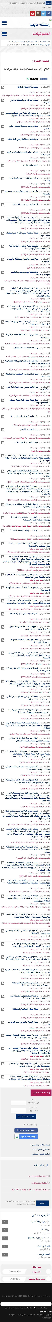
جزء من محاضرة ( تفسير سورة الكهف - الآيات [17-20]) (29, 482)
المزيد (42, 1203)
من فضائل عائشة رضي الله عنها (23, 139)
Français (22, 3)
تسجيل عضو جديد (41, 1149)
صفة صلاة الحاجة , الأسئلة (25, 1009)
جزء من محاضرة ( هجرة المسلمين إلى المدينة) (32, 425)
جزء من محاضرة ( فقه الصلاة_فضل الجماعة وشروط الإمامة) (26, 526)
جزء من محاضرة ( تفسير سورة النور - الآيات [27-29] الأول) (28, 356)
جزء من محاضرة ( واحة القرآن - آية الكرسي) (33, 858)
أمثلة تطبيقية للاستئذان (26, 348)
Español (41, 3)
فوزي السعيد (46, 1241)
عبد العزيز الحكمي (44, 1257)
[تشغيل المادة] (2, 87)
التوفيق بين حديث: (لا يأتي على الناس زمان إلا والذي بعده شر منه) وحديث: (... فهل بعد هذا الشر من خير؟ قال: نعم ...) (28, 220)
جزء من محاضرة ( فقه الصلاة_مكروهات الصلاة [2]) (30, 539)
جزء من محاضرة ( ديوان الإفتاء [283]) (35, 648)
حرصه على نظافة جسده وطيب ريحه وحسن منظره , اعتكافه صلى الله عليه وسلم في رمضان (28, 898)
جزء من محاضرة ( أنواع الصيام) (38, 174)
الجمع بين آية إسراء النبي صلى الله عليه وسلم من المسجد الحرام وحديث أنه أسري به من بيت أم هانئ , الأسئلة (27, 683)
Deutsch (32, 3)
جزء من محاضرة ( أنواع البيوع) (38, 268)
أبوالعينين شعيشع (44, 1225)
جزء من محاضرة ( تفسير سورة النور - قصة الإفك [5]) (29, 369)
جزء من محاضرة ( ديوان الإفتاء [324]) (35, 705)
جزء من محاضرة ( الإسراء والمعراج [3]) (35, 806)
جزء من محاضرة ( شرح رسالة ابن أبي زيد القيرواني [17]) (29, 609)
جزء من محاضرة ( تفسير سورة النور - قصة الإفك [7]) (29, 396)
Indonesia (46, 7)
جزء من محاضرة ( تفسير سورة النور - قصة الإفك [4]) (29, 891)
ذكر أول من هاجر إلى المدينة (24, 416)
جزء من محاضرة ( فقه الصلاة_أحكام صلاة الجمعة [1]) (28, 552)
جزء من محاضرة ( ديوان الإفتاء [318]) (35, 692)
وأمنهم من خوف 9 (40, 1183)
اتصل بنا (16, 1308)
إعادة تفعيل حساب (41, 1154)
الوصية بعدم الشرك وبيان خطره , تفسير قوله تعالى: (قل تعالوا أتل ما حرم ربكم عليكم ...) (27, 458)
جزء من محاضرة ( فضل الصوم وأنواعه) (35, 622)
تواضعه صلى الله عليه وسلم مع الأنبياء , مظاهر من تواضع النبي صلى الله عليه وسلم (28, 725)
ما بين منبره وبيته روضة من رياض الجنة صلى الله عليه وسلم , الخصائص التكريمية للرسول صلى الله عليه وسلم (28, 754)
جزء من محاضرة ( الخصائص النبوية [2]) (35, 747)
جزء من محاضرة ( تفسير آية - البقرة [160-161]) (32, 302)
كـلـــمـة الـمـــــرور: (33, 1109)
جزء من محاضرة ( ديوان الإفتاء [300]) (35, 677)
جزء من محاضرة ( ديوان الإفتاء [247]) (35, 200)
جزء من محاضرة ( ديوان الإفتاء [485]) (35, 1044)
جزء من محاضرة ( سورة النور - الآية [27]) (34, 876)
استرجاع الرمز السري (40, 1145)
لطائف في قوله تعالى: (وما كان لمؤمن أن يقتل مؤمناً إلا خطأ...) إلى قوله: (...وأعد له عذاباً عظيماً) (28, 308)
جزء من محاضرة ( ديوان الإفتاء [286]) (35, 664)
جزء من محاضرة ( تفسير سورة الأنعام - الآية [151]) (30, 466)
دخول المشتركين (26, 1116)
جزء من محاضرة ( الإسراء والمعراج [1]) (35, 775)
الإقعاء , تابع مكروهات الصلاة (24, 530)
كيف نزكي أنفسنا (44, 1246)
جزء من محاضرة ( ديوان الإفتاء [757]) (35, 718)
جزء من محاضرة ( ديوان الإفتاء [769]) (35, 242)
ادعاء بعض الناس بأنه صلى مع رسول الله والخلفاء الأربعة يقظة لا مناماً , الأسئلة (29, 655)
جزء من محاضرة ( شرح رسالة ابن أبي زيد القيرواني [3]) (29, 596)
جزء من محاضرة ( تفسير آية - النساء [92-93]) (32, 317)
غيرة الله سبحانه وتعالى (26, 442)
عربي (48, 3)
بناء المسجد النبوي (29, 429)
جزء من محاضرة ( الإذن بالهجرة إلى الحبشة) (33, 939)
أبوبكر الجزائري (45, 1249)
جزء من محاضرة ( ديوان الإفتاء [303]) (35, 213)
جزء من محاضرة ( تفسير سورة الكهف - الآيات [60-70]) (29, 824)
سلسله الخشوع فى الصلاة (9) (39, 1237)
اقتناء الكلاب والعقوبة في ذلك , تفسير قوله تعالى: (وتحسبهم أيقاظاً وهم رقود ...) (28, 473)
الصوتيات (42, 33)
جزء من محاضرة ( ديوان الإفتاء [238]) (35, 187)
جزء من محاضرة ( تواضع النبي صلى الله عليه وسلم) (30, 734)
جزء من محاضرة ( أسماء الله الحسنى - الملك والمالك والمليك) (26, 96)
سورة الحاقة (45, 1229)
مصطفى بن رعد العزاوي (42, 1233)
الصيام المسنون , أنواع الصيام (24, 613)
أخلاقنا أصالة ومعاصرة (39, 1176)
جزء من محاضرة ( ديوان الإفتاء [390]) (35, 1005)
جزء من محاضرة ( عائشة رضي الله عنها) (34, 148)
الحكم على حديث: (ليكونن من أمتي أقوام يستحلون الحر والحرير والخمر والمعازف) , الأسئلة (29, 1050)
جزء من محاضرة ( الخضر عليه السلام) (35, 135)
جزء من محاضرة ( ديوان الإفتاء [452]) (35, 1031)
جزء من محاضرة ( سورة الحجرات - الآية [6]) (33, 122)
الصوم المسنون (30, 165)
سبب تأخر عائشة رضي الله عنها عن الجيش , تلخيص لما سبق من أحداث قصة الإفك (28, 883)
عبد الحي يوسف (36, 92)
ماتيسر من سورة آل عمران (40, 1221)
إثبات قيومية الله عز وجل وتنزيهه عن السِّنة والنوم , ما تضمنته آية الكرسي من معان (28, 849)
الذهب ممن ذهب (44, 1254)
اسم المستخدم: (33, 1101)
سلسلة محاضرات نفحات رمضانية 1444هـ (30, 1189)
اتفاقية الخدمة (26, 1308)
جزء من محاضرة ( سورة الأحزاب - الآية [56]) (33, 570)
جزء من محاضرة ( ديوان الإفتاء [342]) (35, 978)
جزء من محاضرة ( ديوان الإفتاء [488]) (35, 1059)
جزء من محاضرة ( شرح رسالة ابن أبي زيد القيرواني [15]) (29, 161)
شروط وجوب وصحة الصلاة (25, 204)
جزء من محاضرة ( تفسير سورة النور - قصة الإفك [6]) (29, 383)
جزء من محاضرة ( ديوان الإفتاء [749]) (35, 255)
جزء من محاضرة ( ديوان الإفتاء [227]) (35, 635)
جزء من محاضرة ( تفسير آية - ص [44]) (35, 330)
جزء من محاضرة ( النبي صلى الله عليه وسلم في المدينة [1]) (26, 438)
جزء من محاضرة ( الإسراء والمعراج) (36, 952)
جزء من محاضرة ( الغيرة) (40, 451)
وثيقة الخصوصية (40, 1308)
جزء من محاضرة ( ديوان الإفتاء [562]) (35, 228)
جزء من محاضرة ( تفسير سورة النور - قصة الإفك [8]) (29, 583)
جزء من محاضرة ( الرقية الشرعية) (37, 1072)
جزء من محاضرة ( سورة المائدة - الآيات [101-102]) (30, 842)
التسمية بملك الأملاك (27, 87)
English (13, 3)
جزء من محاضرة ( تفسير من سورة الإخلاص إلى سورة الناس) (26, 513)
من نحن (8, 1308)
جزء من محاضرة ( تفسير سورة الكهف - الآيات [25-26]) (29, 500)
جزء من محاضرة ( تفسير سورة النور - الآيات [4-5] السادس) (27, 343)
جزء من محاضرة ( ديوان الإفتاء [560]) (35, 109)
